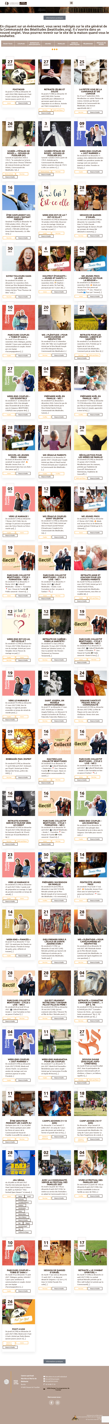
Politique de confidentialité (95, 1415)
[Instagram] (57, 1402)
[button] (71, 3)
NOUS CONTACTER (16, 1382)
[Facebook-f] (51, 1402)
